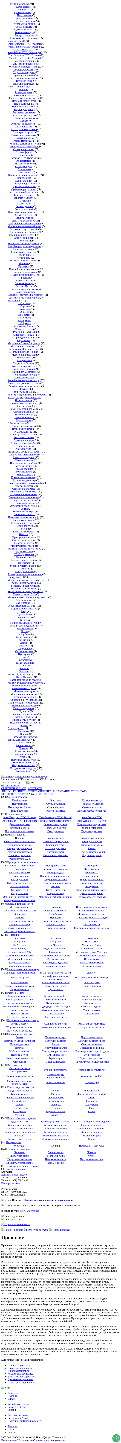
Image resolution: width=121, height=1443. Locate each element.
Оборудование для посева (23, 608)
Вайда (24, 611)
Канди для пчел (23, 180)
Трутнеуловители (24, 292)
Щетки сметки (24, 420)
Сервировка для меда (23, 488)
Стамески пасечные (23, 411)
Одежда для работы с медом (24, 454)
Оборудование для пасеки (21, 506)
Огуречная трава (24, 651)
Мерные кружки (24, 466)
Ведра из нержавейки (23, 428)
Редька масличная (24, 662)
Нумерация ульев (23, 69)
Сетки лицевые (23, 26)
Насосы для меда (24, 460)
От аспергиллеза (24, 172)
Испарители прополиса (24, 503)
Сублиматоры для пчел (23, 189)
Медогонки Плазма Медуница (24, 343)
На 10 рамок (24, 317)
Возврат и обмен (17, 1407)
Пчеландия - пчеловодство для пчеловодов (48, 1200)
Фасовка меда (23, 448)
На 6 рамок (24, 312)
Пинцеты (24, 277)
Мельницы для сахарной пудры (24, 548)
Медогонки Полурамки (24, 332)
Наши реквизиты (10, 1183)
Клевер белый (24, 634)
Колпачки (23, 255)
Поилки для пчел (23, 525)
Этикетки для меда (24, 440)
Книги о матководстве (24, 688)
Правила (12, 1396)
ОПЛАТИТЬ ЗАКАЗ (49, 791)
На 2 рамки (24, 303)
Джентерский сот (23, 237)
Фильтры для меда (24, 431)
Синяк (24, 665)
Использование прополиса (22, 1376)
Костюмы (23, 9)
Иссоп (24, 631)
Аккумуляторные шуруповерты (25, 574)
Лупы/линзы (23, 257)
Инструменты (15, 577)
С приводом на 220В (23, 337)
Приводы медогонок (24, 374)
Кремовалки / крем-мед (23, 477)
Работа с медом (16, 423)
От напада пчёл (24, 206)
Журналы (24, 711)
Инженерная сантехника (24, 588)
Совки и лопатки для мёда (23, 409)
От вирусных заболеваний (24, 146)
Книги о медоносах (23, 708)
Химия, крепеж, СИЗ (24, 594)
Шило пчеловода (24, 414)
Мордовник (24, 648)
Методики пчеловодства (24, 694)
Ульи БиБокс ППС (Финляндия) (25, 52)
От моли (24, 200)
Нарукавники (24, 15)
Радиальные (23, 340)
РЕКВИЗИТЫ (45, 794)
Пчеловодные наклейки (24, 697)
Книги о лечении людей (24, 714)
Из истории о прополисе (21, 1382)
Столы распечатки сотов (23, 434)
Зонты (24, 508)
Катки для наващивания (24, 129)
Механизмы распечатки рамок (24, 451)
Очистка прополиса (18, 1370)
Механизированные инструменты (26, 580)
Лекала (24, 120)
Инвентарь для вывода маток (23, 243)
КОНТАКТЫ (35, 788)
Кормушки (23, 731)
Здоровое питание (23, 754)
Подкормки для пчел (24, 183)
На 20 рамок (24, 320)
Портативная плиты (24, 514)
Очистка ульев (24, 406)
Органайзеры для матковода (24, 269)
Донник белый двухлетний (24, 622)
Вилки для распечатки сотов (23, 386)
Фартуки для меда (24, 35)
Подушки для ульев (23, 83)
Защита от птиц (24, 217)
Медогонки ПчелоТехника (23, 351)
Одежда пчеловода (18, 4)
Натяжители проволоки (23, 135)
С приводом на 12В (23, 334)
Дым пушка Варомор (23, 220)
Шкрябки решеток (24, 417)
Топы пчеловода (23, 32)
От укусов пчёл (23, 215)
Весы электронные (24, 437)
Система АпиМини (24, 280)
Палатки (23, 534)
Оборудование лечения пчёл (23, 232)
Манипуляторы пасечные (24, 545)
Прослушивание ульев (24, 537)
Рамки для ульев (23, 92)
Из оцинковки (24, 360)
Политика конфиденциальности (25, 1421)
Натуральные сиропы (23, 765)
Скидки (12, 1409)
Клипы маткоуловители (23, 252)
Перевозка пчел (24, 551)
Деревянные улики (24, 61)
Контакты (13, 1393)
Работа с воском (23, 486)
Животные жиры (23, 751)
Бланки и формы (24, 717)
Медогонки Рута (24, 329)
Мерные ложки (24, 471)
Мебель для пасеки (24, 543)
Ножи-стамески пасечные (24, 403)
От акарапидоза (23, 166)
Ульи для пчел (15, 41)
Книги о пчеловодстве (24, 705)
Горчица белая (24, 614)
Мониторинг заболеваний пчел (24, 226)
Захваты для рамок (24, 391)
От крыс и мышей (23, 197)
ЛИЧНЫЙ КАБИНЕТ (13, 791)
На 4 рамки (24, 309)
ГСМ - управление (24, 554)
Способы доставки (18, 1415)
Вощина (23, 89)
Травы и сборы (23, 771)
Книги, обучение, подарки (22, 674)
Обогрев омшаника (23, 531)
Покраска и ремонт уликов (23, 78)
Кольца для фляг (24, 468)
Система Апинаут (24, 283)
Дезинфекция (23, 178)
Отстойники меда (24, 446)
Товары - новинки (16, 1169)
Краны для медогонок (23, 369)
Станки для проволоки (24, 95)
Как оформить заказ (18, 1404)
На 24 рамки (24, 323)
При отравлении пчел (24, 186)
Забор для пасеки (24, 571)
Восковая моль (24, 745)
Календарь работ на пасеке (24, 679)
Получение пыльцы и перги (24, 497)
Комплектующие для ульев (23, 66)
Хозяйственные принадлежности (25, 591)
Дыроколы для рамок (23, 112)
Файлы (24, 725)
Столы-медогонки (24, 377)
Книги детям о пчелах (24, 719)
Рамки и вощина (16, 86)
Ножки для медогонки (24, 371)
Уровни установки (24, 75)
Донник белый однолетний (24, 625)
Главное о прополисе (19, 1365)
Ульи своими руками (24, 63)
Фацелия (24, 668)
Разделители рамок (23, 140)
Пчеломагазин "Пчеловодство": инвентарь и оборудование (33, 1440)
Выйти (11, 1432)
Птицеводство (15, 728)
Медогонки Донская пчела (23, 349)
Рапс (24, 657)
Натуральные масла (23, 762)
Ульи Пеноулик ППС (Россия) (24, 43)
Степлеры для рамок (24, 132)
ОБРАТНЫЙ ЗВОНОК (13, 788)
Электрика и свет (24, 600)
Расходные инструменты (24, 585)
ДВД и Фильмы (23, 677)
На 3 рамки (24, 306)
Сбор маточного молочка (23, 494)
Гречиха (24, 620)
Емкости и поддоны (23, 457)
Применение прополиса (20, 1379)
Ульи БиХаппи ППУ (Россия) (24, 55)
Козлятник (24, 640)
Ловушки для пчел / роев (24, 523)
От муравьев (24, 203)
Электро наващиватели (23, 123)
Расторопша (24, 660)
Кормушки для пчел (23, 520)
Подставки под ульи (24, 72)
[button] (116, 1438)
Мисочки (24, 263)
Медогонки (14, 300)
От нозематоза (23, 160)
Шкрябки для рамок (24, 118)
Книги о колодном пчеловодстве (25, 682)
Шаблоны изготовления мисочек (25, 294)
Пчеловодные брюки (23, 23)
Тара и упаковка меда (23, 426)
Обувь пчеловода (23, 18)
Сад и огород (23, 602)
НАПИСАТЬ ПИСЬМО (74, 791)
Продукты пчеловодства (23, 768)
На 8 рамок (24, 314)
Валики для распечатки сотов (24, 383)
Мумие (23, 756)
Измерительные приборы (23, 463)
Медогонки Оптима (23, 363)
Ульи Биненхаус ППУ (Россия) (24, 46)
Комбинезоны (23, 6)
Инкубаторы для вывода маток (24, 246)
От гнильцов (24, 155)
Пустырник (24, 654)
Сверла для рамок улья (24, 115)
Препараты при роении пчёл (23, 175)
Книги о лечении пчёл (24, 685)
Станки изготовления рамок (24, 98)
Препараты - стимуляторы (24, 158)
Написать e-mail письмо (14, 1174)
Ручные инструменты (23, 583)
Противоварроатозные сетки (23, 212)
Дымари (23, 389)
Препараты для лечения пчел (23, 143)
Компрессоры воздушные (24, 560)
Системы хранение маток (24, 289)
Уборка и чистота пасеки (23, 565)
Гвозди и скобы (23, 126)
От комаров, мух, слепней (24, 229)
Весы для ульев (24, 81)
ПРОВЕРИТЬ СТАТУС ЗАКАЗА (19, 794)
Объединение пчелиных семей (24, 223)
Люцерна (24, 645)
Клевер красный (24, 637)
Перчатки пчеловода (24, 21)
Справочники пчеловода (23, 699)
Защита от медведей (24, 195)
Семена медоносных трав (21, 605)
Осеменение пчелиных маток (24, 274)
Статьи (11, 1429)
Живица (23, 748)
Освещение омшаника (24, 540)
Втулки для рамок (23, 109)
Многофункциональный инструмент (27, 394)
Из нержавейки (23, 357)
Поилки (24, 734)
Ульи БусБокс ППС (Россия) (24, 58)
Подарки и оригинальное (23, 722)
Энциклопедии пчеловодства (24, 702)
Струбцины (24, 568)
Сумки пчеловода (23, 29)
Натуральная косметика (23, 759)
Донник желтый (24, 628)
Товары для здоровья (19, 739)
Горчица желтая (24, 617)
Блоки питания (24, 557)
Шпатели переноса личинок (24, 297)
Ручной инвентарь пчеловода (23, 380)
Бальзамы (24, 742)
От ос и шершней (24, 209)
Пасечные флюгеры (23, 511)
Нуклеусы (23, 266)
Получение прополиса (24, 500)
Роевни (24, 528)
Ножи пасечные (23, 400)
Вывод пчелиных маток (20, 235)
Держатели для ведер (24, 480)
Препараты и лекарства (24, 737)
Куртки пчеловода (24, 12)
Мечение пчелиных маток (24, 260)
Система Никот (23, 286)
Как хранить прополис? (20, 1373)
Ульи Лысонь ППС (23, 49)
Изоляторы (24, 240)
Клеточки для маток (24, 249)
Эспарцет (24, 671)
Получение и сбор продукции (24, 483)
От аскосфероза (23, 152)
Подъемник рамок (24, 138)
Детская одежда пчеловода (23, 38)
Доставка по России (18, 1418)
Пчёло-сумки (24, 474)
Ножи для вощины (24, 103)
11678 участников (29, 1210)
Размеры (12, 1426)
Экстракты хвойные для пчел (24, 192)
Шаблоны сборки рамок (24, 101)
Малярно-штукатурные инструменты (28, 597)
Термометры (24, 563)
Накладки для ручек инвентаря (24, 397)
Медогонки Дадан (23, 326)
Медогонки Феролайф (24, 354)
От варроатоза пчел (23, 149)
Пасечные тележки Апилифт (23, 517)
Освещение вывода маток (23, 272)
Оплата (11, 1398)
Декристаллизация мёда (24, 443)
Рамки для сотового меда (23, 491)
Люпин (24, 642)
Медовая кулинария (24, 691)
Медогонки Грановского (24, 346)
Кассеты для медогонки (24, 366)
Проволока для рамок (23, 106)
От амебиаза (24, 169)
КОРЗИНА (32, 791)
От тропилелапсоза (24, 163)
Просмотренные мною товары (21, 1166)
